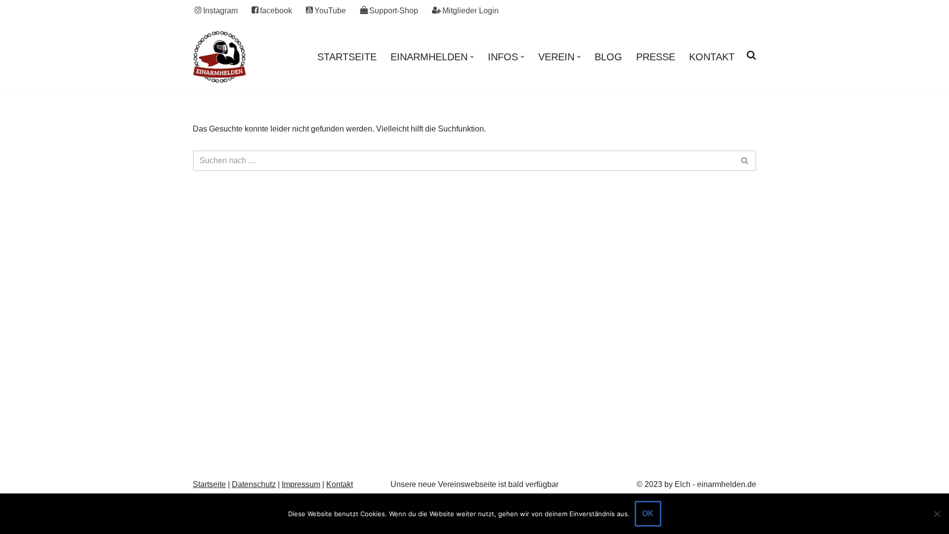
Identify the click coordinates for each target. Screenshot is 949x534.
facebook (276, 10)
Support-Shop (393, 10)
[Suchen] (745, 160)
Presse (655, 56)
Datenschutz (254, 484)
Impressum (301, 484)
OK (648, 513)
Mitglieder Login (470, 10)
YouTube (330, 10)
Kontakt (711, 56)
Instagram (220, 10)
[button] (472, 57)
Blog (608, 56)
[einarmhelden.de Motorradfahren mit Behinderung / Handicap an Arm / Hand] (219, 57)
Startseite (347, 56)
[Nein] (937, 514)
